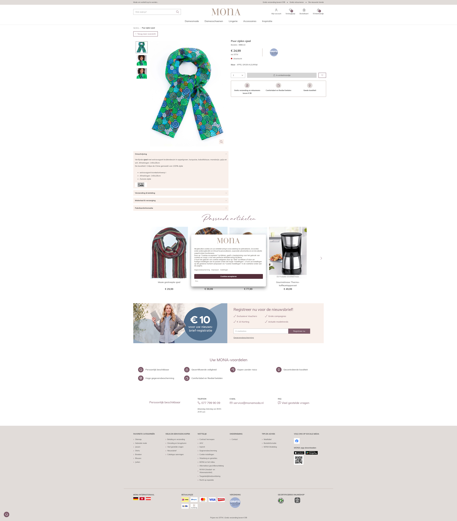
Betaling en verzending (176, 439)
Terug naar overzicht (146, 34)
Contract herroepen (206, 439)
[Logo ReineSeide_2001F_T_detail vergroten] (141, 184)
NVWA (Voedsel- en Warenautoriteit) (207, 470)
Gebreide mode (141, 443)
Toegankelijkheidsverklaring (209, 476)
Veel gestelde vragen (295, 403)
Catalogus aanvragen (175, 454)
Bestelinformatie (270, 443)
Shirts (137, 451)
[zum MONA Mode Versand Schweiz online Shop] (142, 498)
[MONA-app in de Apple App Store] (299, 453)
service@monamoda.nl (248, 403)
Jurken (137, 462)
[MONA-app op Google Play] (311, 452)
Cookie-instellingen (206, 454)
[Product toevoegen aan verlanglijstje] (322, 75)
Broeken (138, 454)
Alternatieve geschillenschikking (211, 466)
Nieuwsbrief (171, 451)
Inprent (202, 447)
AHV (201, 443)
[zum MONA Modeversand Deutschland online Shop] (135, 498)
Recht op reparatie (206, 480)
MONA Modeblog (270, 447)
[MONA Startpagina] (226, 11)
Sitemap (138, 439)
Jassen (137, 447)
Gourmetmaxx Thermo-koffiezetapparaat (288, 284)
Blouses (138, 458)
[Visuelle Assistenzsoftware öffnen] (296, 500)
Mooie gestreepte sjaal (169, 282)
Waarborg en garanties (208, 458)
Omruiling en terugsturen (176, 443)
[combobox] (157, 12)
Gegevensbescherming (243, 337)
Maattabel (267, 439)
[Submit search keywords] (177, 12)
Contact (235, 439)
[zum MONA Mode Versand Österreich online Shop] (148, 498)
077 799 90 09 (210, 403)
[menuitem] (192, 22)
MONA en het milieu (207, 462)
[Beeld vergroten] (221, 141)
